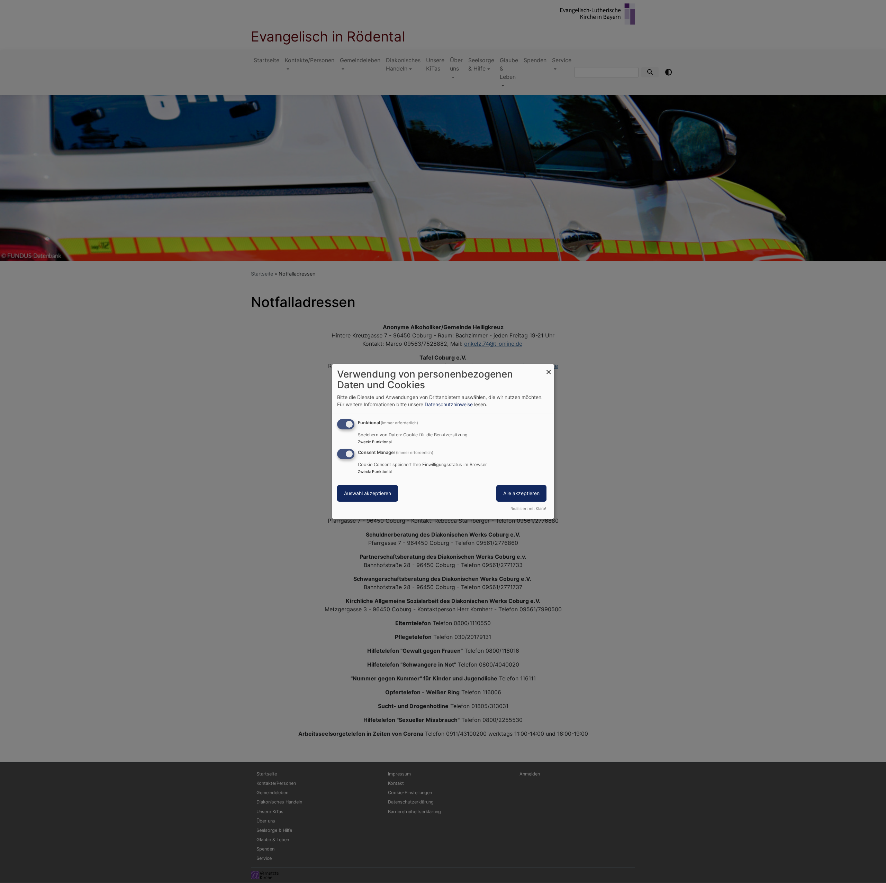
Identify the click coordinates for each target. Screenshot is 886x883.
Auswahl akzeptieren (367, 493)
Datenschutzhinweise (449, 404)
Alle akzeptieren (521, 493)
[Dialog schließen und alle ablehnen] (548, 368)
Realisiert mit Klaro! (528, 508)
